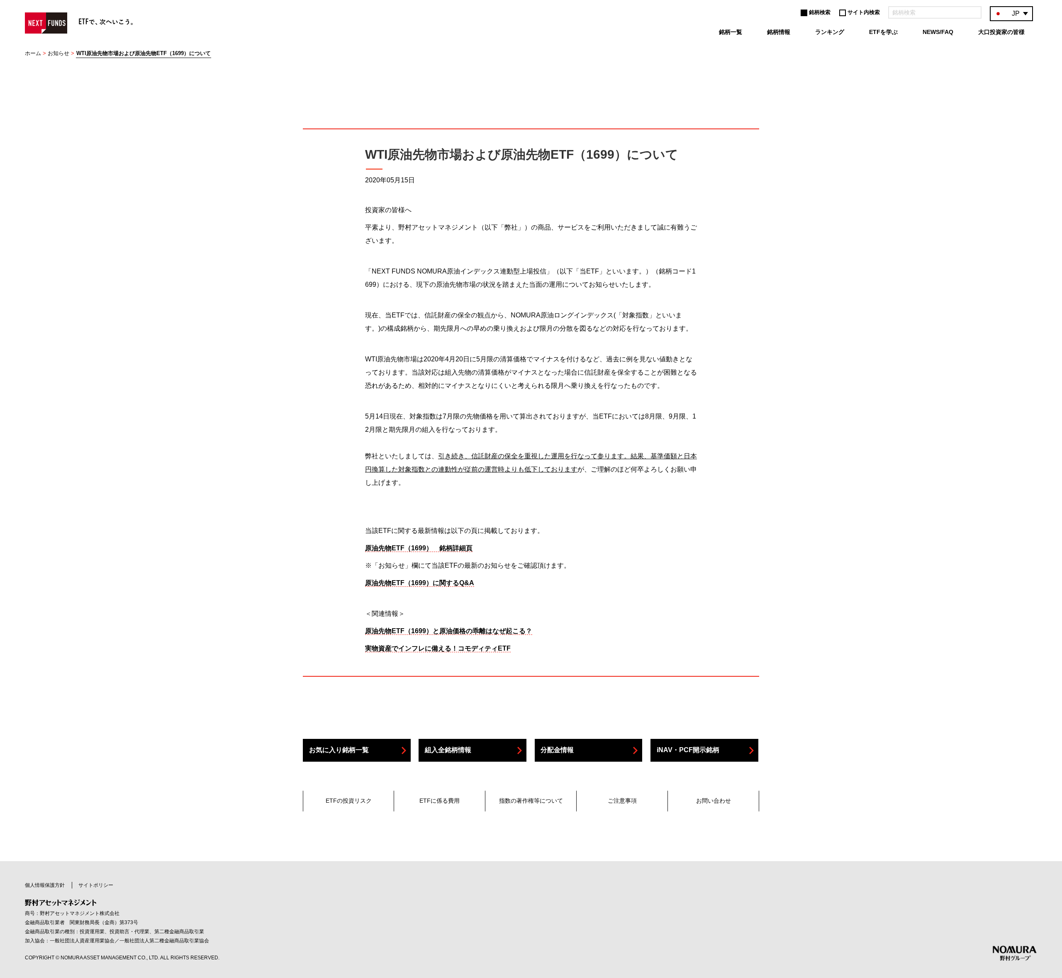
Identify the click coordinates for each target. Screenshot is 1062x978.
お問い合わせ (713, 800)
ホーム (33, 53)
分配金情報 (557, 749)
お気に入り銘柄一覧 (339, 749)
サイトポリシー (95, 885)
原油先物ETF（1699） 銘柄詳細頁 (419, 548)
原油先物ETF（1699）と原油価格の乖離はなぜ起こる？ (448, 630)
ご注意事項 (622, 800)
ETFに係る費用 (439, 800)
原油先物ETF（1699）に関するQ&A (419, 582)
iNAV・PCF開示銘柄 (688, 749)
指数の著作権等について (531, 800)
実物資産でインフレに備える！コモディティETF (438, 648)
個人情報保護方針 (45, 885)
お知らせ (58, 53)
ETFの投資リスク (349, 800)
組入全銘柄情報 (448, 749)
